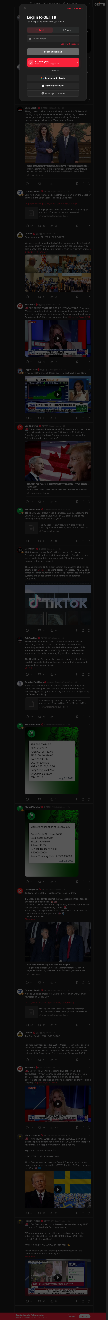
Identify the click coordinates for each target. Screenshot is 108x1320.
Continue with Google (55, 78)
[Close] (25, 8)
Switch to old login (75, 8)
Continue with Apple (55, 86)
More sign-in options (55, 93)
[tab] (40, 30)
